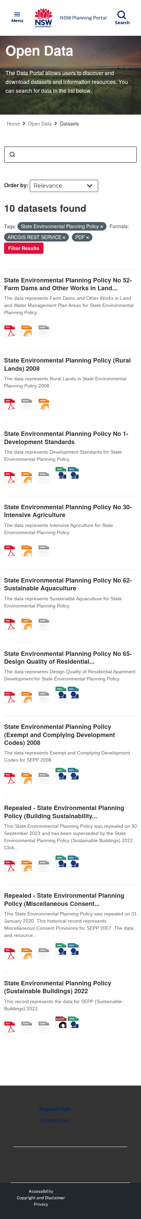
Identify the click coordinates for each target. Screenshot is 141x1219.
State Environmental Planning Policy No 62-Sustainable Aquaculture (68, 584)
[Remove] (101, 226)
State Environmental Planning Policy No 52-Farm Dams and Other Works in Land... (68, 284)
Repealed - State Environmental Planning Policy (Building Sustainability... (64, 811)
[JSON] (29, 323)
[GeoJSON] (60, 1019)
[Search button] (12, 154)
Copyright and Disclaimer (41, 1197)
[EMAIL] (29, 1019)
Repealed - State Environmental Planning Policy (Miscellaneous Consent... (64, 899)
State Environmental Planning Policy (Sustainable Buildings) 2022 (57, 987)
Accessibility (41, 1191)
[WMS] (60, 470)
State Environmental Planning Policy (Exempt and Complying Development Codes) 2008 (59, 734)
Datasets (69, 123)
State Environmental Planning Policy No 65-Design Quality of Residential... (68, 657)
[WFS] (73, 470)
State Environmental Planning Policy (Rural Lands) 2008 (67, 364)
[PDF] (12, 323)
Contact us (55, 1120)
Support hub (55, 1109)
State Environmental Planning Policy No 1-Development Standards (66, 437)
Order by (15, 185)
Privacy (41, 1204)
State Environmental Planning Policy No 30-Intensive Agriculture (68, 510)
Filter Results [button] (23, 248)
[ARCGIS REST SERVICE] (46, 323)
